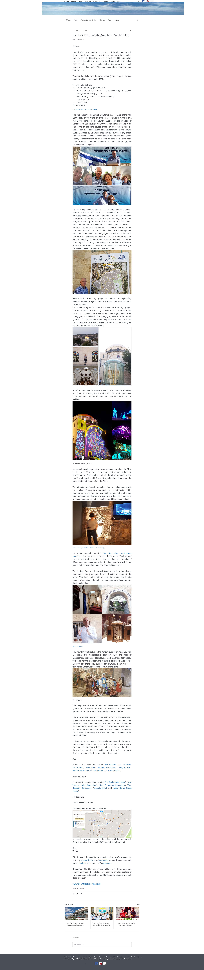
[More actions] (130, 31)
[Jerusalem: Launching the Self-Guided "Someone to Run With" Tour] (102, 913)
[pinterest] (138, 1)
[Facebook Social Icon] (143, 1)
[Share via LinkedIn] (77, 893)
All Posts (67, 20)
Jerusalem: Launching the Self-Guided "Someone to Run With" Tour (102, 924)
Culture (102, 20)
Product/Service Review (89, 20)
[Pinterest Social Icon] (147, 1)
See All (137, 904)
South (76, 20)
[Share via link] (81, 893)
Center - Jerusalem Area (79, 888)
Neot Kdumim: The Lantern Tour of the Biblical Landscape (127, 924)
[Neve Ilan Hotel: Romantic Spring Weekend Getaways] (76, 913)
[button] (87, 1)
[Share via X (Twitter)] (73, 893)
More (117, 20)
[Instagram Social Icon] (152, 1)
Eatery (110, 20)
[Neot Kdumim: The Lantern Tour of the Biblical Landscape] (127, 913)
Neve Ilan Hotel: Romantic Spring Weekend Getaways (75, 924)
